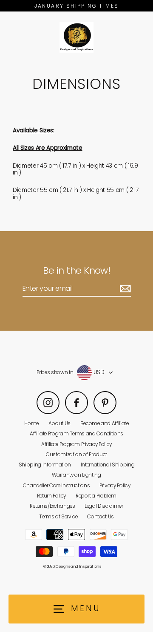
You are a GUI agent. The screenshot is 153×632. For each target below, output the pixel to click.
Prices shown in (55, 372)
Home (31, 423)
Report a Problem (96, 495)
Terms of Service (58, 516)
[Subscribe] (124, 289)
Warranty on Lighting (76, 475)
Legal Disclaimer (104, 506)
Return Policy (51, 495)
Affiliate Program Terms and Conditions (76, 433)
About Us (59, 423)
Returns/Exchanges (52, 506)
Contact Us (100, 516)
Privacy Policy (114, 485)
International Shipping (108, 464)
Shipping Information (45, 464)
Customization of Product (76, 454)
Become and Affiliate (104, 423)
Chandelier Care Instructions (56, 485)
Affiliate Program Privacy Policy (76, 444)
